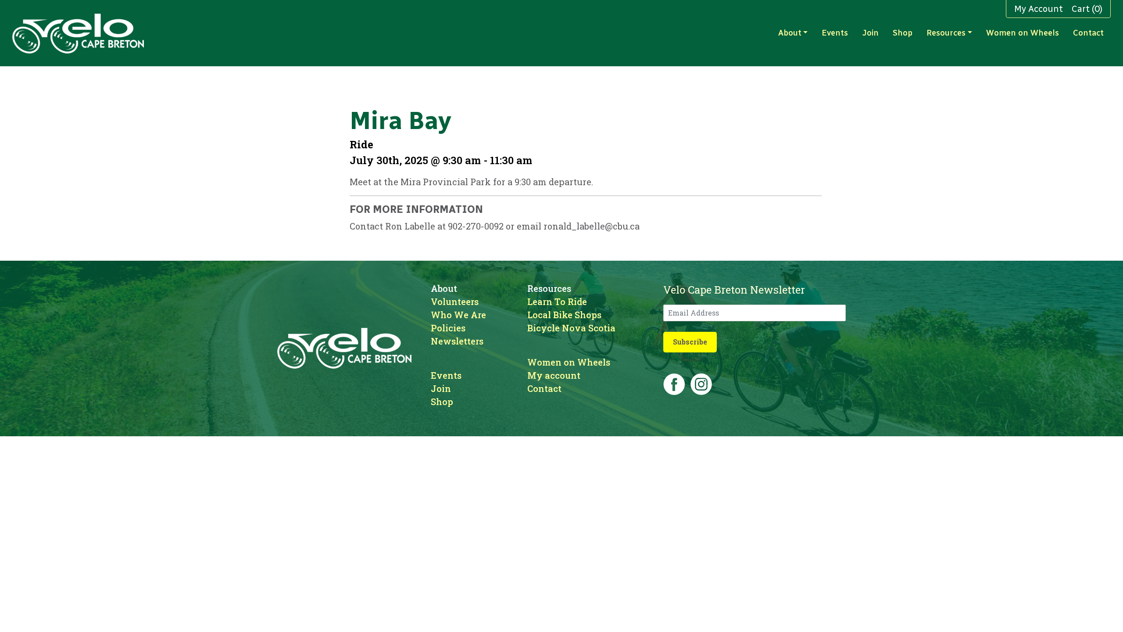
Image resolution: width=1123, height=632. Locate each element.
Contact (1088, 33)
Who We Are (458, 314)
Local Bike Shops (564, 314)
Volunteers (455, 301)
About (789, 33)
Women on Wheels (1022, 33)
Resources (946, 33)
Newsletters (457, 341)
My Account (1038, 9)
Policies (448, 328)
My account (553, 375)
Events (835, 33)
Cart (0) (1087, 9)
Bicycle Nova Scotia (571, 328)
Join (870, 33)
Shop (902, 33)
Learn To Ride (557, 301)
